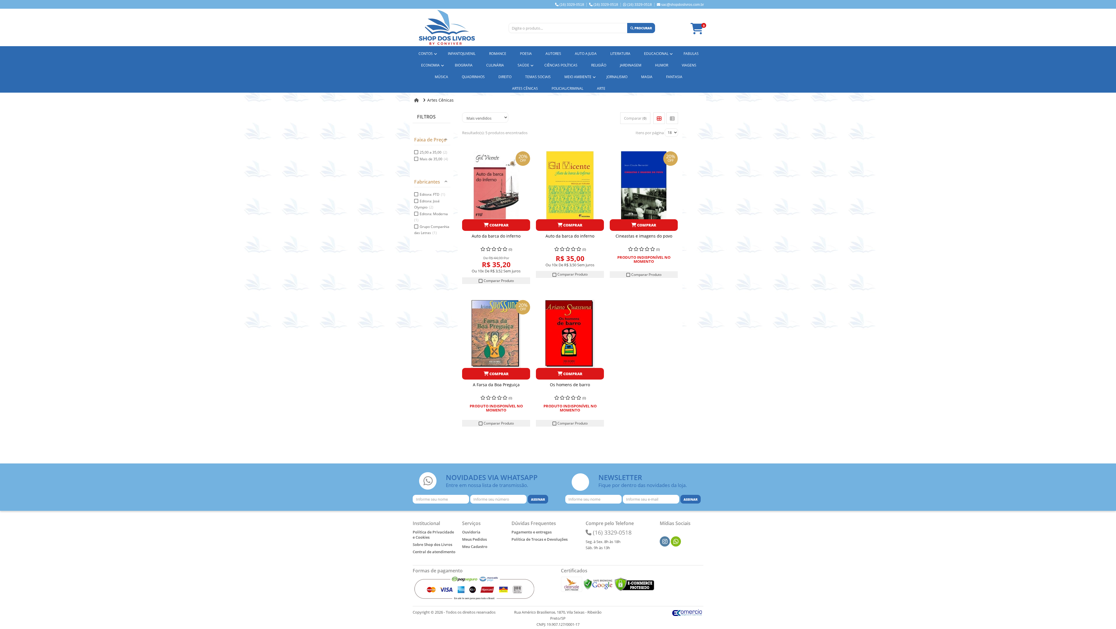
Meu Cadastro (474, 546)
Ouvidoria (471, 532)
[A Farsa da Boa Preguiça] (496, 334)
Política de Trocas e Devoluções (540, 539)
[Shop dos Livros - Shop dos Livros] (447, 27)
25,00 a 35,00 (433, 152)
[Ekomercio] (687, 612)
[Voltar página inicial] (417, 100)
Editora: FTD (432, 194)
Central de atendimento (434, 551)
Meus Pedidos (474, 539)
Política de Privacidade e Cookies (433, 534)
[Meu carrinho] (699, 31)
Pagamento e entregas (532, 532)
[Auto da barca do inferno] (496, 185)
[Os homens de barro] (570, 334)
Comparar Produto (498, 280)
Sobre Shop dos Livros (432, 544)
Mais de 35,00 (434, 159)
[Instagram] (665, 541)
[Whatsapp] (676, 541)
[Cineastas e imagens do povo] (644, 185)
